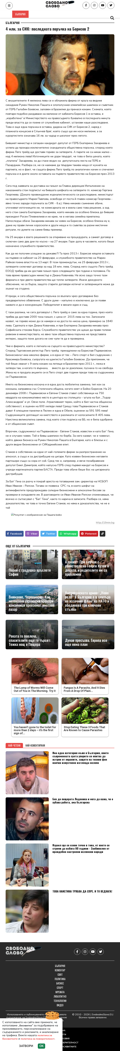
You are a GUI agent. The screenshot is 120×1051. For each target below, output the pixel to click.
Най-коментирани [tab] (35, 745)
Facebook (16, 533)
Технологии (60, 1001)
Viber (34, 533)
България (20, 14)
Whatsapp (70, 533)
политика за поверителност (38, 1039)
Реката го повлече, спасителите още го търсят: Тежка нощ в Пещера (30, 640)
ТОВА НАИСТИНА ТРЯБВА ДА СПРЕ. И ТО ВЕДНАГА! (82, 891)
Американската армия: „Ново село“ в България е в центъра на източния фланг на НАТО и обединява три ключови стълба (87, 601)
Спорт (97, 14)
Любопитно (60, 996)
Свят (52, 14)
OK (41, 1046)
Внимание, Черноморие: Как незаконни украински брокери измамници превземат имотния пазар (32, 603)
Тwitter (50, 533)
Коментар (37, 14)
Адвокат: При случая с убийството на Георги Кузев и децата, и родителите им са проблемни (87, 568)
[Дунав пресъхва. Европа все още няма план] (88, 634)
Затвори (26, 1046)
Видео (60, 1005)
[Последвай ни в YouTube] (102, 5)
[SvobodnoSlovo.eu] (24, 951)
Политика (67, 14)
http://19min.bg (105, 522)
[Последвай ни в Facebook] (86, 5)
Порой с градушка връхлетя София (30, 572)
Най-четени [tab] (14, 745)
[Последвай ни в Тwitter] (110, 5)
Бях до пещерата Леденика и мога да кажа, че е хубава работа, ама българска (82, 800)
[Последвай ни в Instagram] (94, 5)
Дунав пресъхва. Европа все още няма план (86, 642)
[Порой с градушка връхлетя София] (32, 564)
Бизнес (83, 14)
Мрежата (60, 992)
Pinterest (91, 533)
